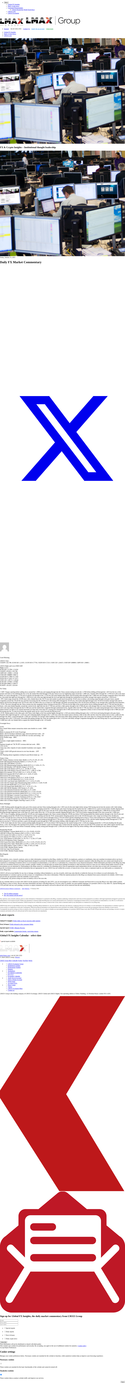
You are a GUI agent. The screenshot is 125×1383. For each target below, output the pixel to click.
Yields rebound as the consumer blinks (21, 924)
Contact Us (26, 29)
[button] (6, 3)
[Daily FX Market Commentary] (62, 390)
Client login (49, 29)
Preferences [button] (12, 1347)
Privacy (17, 957)
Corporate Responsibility (15, 8)
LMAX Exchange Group (15, 964)
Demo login (11, 981)
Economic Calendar (14, 976)
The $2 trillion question (11, 893)
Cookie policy (82, 1346)
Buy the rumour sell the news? (13, 895)
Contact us (11, 990)
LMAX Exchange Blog (15, 988)
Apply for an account (37, 29)
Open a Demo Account (15, 980)
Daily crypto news (13, 6)
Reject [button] (7, 1347)
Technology (11, 971)
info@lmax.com (5, 955)
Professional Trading (14, 967)
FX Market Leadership (15, 973)
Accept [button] (2, 1347)
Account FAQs (12, 983)
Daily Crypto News (10, 34)
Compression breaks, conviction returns (26, 931)
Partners (10, 969)
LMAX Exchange (13, 13)
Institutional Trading (14, 966)
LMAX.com (12, 11)
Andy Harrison (25, 888)
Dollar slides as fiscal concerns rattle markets (26, 921)
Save (122, 1382)
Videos (10, 987)
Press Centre (12, 985)
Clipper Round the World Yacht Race (23, 10)
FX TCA (10, 974)
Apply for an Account (14, 978)
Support (6, 29)
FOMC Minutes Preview (17, 928)
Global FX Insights (14, 4)
